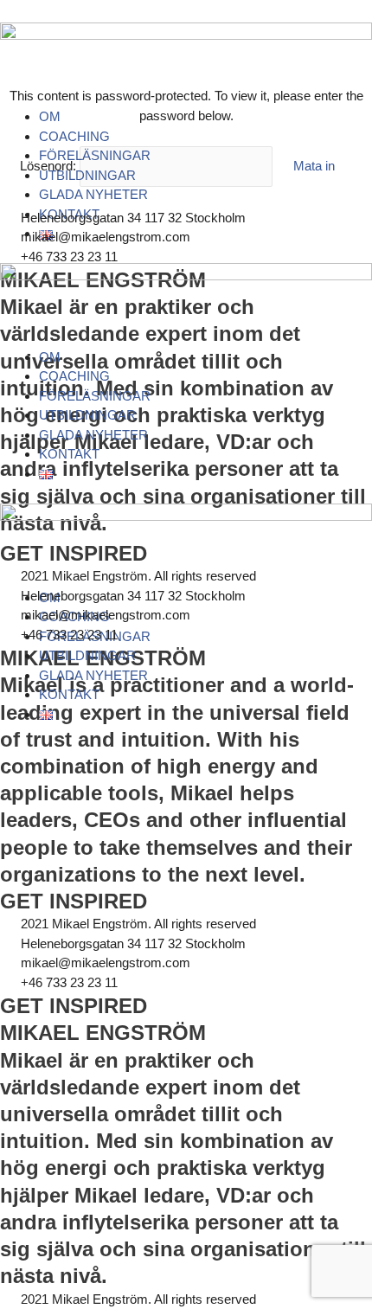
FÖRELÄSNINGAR (95, 155)
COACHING (74, 136)
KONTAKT (69, 453)
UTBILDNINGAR (87, 175)
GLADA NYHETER (93, 194)
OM (50, 116)
